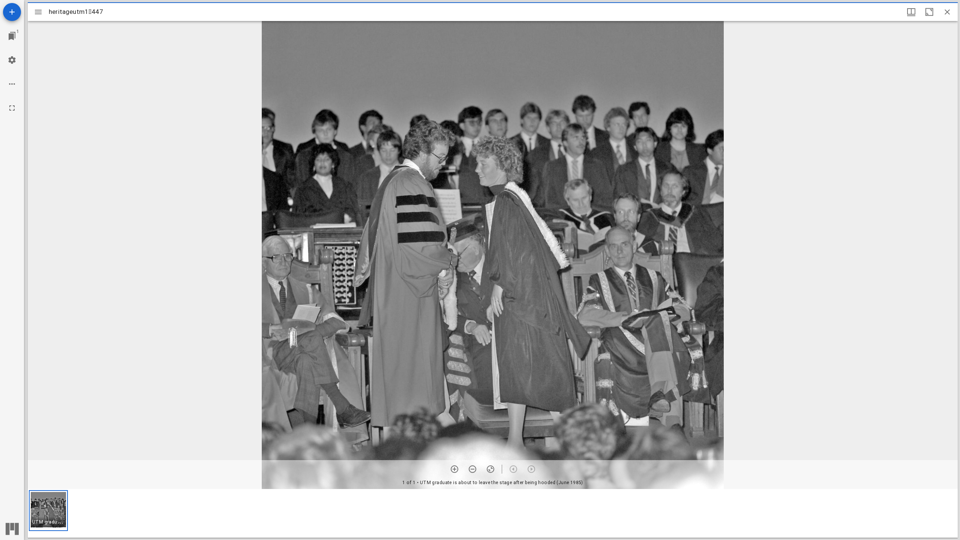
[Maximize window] (929, 12)
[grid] (493, 513)
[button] (48, 510)
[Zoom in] (455, 469)
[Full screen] (12, 108)
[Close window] (947, 12)
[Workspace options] (12, 84)
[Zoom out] (473, 469)
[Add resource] (12, 12)
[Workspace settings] (12, 60)
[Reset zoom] (491, 469)
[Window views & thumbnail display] (911, 12)
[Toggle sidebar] (38, 12)
